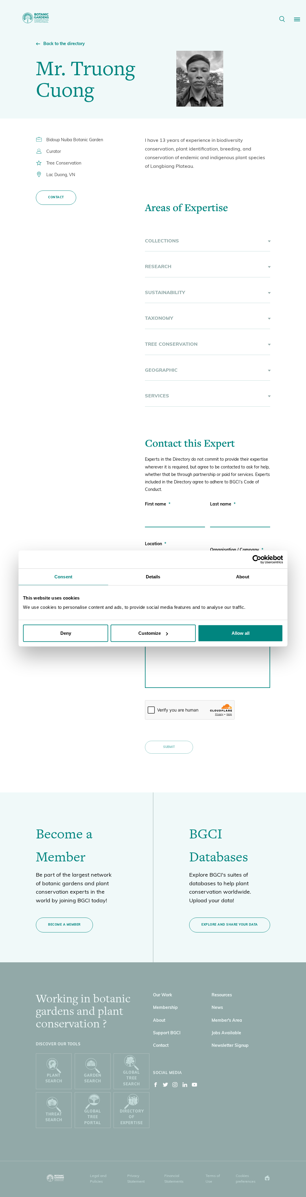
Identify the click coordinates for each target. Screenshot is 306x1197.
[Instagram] (175, 1086)
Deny (65, 633)
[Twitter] (165, 1086)
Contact (56, 197)
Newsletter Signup (230, 1046)
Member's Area (227, 1020)
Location (155, 544)
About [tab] (242, 576)
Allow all (241, 633)
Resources (222, 995)
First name (157, 504)
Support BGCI (166, 1033)
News (217, 1008)
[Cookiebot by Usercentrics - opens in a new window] (257, 559)
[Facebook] (155, 1086)
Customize (149, 633)
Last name (222, 504)
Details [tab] (153, 576)
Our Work (162, 995)
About (159, 1020)
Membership (165, 1008)
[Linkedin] (185, 1086)
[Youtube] (194, 1086)
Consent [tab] (63, 576)
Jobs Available (226, 1033)
